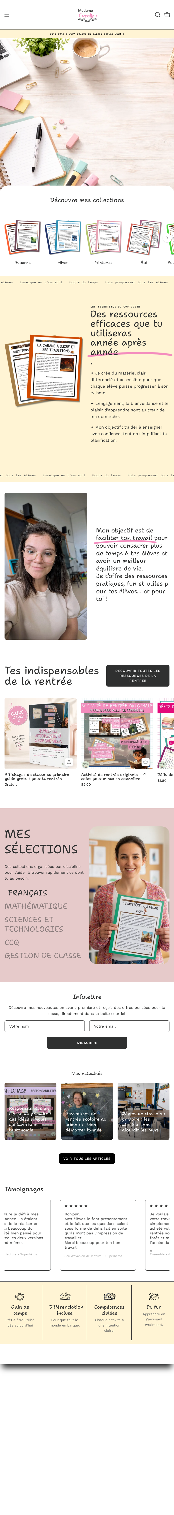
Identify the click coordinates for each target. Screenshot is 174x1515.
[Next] (167, 237)
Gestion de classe (43, 955)
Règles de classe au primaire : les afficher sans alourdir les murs (143, 1122)
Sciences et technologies (34, 924)
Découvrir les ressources (87, 134)
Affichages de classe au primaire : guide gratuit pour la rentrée (38, 777)
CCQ (12, 942)
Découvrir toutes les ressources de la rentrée (137, 675)
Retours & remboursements (30, 1464)
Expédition (14, 1480)
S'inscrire (87, 1043)
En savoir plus (105, 450)
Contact (99, 1425)
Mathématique (36, 906)
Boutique (100, 1401)
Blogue (98, 1409)
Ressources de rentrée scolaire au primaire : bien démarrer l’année (85, 1122)
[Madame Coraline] (87, 14)
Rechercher (15, 1448)
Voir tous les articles (87, 1158)
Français (27, 893)
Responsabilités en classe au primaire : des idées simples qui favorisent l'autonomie (30, 1119)
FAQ (8, 1456)
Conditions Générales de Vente (33, 1472)
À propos (100, 1417)
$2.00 (86, 784)
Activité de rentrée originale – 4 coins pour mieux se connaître (113, 777)
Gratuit (11, 784)
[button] (157, 15)
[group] (87, 33)
